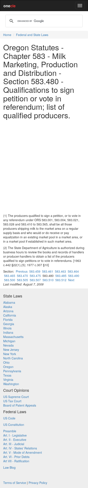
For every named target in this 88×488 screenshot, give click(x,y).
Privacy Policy (38, 482)
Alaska (7, 307)
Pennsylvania (12, 371)
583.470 (22, 275)
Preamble (9, 431)
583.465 (9, 275)
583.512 (60, 280)
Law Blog (9, 467)
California (9, 315)
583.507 (35, 280)
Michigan (9, 341)
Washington (11, 384)
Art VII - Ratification (16, 461)
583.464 (73, 271)
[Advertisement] (44, 166)
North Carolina (13, 358)
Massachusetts (13, 337)
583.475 (35, 275)
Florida (8, 319)
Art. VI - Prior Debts (16, 457)
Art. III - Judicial (13, 444)
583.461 (47, 271)
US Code (9, 418)
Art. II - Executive (14, 439)
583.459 (34, 271)
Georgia (8, 324)
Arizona (8, 311)
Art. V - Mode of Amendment (22, 452)
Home (7, 35)
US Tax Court (12, 401)
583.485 (60, 275)
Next (71, 280)
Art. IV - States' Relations (20, 448)
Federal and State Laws (32, 35)
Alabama (9, 302)
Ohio (6, 362)
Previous (22, 271)
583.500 (9, 280)
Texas (7, 375)
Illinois (7, 328)
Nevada (8, 345)
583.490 (73, 275)
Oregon (8, 367)
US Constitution (13, 424)
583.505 (22, 280)
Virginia (8, 379)
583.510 (48, 280)
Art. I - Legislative (15, 435)
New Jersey (11, 349)
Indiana (8, 332)
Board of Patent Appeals (19, 405)
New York (9, 354)
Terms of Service (14, 482)
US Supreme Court (16, 397)
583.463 (60, 271)
